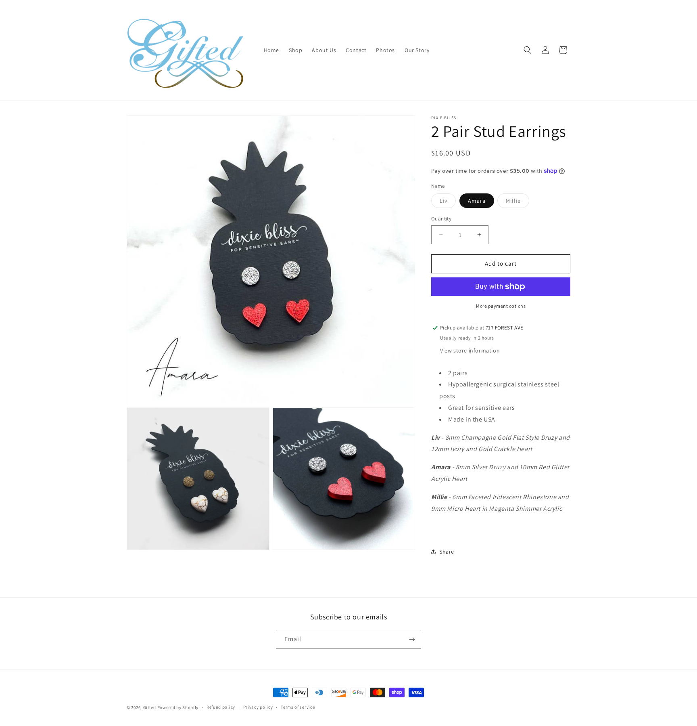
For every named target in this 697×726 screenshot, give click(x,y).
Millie (517, 202)
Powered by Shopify (178, 707)
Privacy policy (258, 707)
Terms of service (298, 707)
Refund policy (221, 707)
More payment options (501, 306)
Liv (448, 202)
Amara (477, 200)
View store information (470, 350)
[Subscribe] (412, 639)
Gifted (149, 707)
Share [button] (446, 551)
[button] (527, 50)
